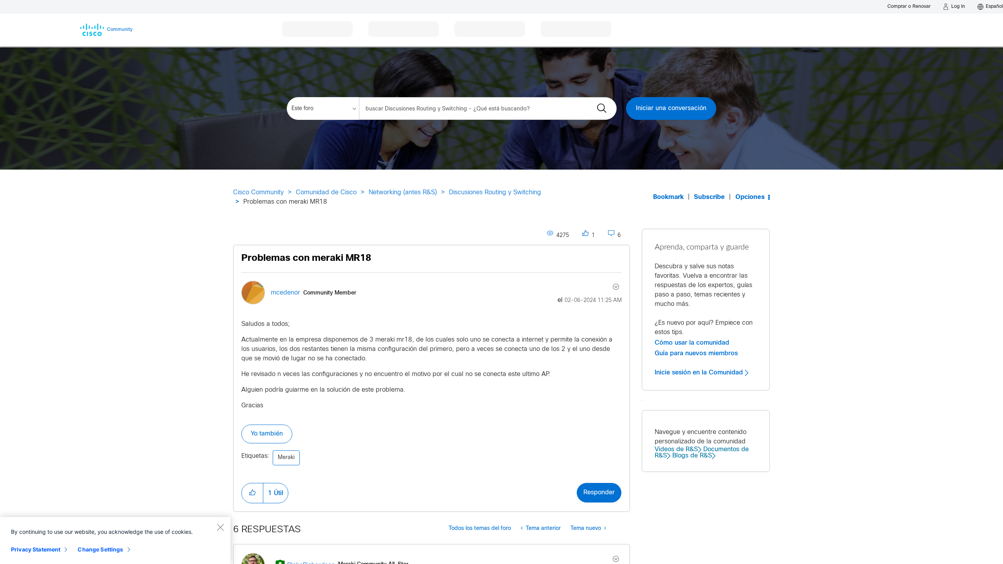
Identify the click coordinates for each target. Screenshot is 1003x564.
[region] (115, 540)
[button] (252, 493)
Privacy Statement (35, 549)
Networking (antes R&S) (403, 192)
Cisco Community (258, 192)
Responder (599, 492)
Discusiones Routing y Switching (495, 192)
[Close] (220, 527)
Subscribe (709, 197)
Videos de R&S (676, 449)
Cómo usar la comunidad (692, 342)
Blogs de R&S (692, 456)
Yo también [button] (267, 434)
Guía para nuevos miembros (696, 353)
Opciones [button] (750, 197)
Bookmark (668, 197)
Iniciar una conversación (671, 108)
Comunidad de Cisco (326, 192)
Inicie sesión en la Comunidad (700, 372)
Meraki (286, 457)
